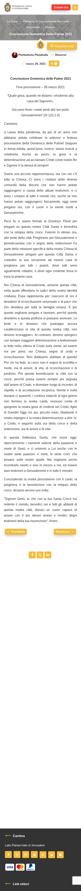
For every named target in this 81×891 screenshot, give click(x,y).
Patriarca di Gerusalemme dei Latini (46, 21)
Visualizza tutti (63, 46)
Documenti (33, 27)
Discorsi (50, 27)
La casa (12, 21)
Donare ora (61, 7)
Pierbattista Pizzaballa (33, 55)
